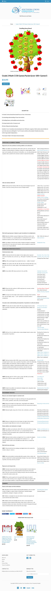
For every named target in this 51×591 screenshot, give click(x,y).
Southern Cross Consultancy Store (25, 583)
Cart (48, 1)
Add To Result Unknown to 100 (43, 150)
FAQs (3, 561)
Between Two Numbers (42, 307)
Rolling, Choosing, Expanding (43, 291)
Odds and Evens (40, 237)
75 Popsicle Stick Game (42, 305)
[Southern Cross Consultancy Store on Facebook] (27, 557)
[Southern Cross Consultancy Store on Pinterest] (30, 557)
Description (25, 110)
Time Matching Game (41, 453)
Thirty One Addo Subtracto (42, 329)
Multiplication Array (41, 242)
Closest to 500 (40, 360)
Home (11, 24)
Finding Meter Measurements (43, 418)
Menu (5, 1)
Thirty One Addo (40, 327)
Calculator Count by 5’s (42, 271)
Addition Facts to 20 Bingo (42, 197)
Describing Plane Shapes (42, 489)
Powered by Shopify (36, 583)
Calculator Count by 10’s (42, 272)
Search (3, 559)
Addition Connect (40, 194)
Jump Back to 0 (40, 376)
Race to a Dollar (40, 462)
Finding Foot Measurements (43, 416)
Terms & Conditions (6, 565)
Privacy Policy (5, 563)
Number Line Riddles (41, 437)
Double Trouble (40, 202)
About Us (4, 557)
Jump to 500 (39, 378)
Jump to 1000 (40, 379)
